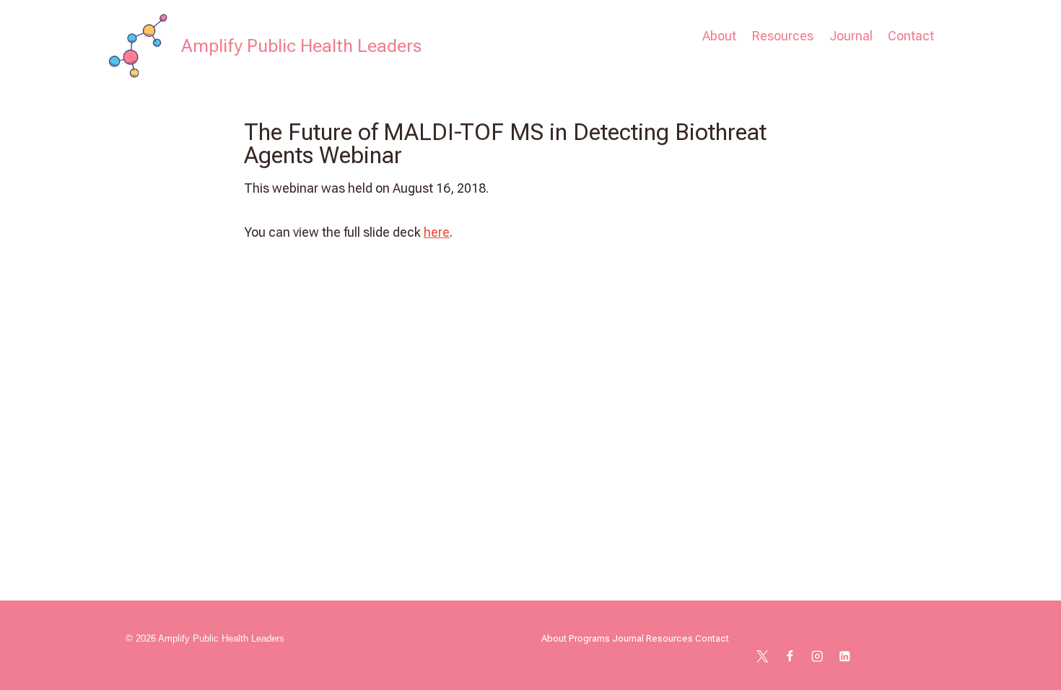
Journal (851, 35)
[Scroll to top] (1027, 664)
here (437, 232)
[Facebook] (790, 656)
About (719, 35)
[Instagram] (817, 656)
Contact (911, 35)
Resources (782, 35)
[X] (762, 656)
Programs (589, 638)
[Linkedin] (845, 656)
